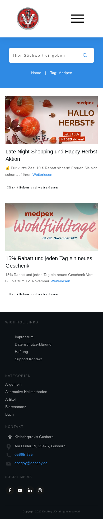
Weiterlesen (42, 174)
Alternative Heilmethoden (26, 392)
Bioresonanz (15, 407)
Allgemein (13, 384)
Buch (9, 414)
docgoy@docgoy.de (31, 463)
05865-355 (24, 454)
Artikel (10, 399)
